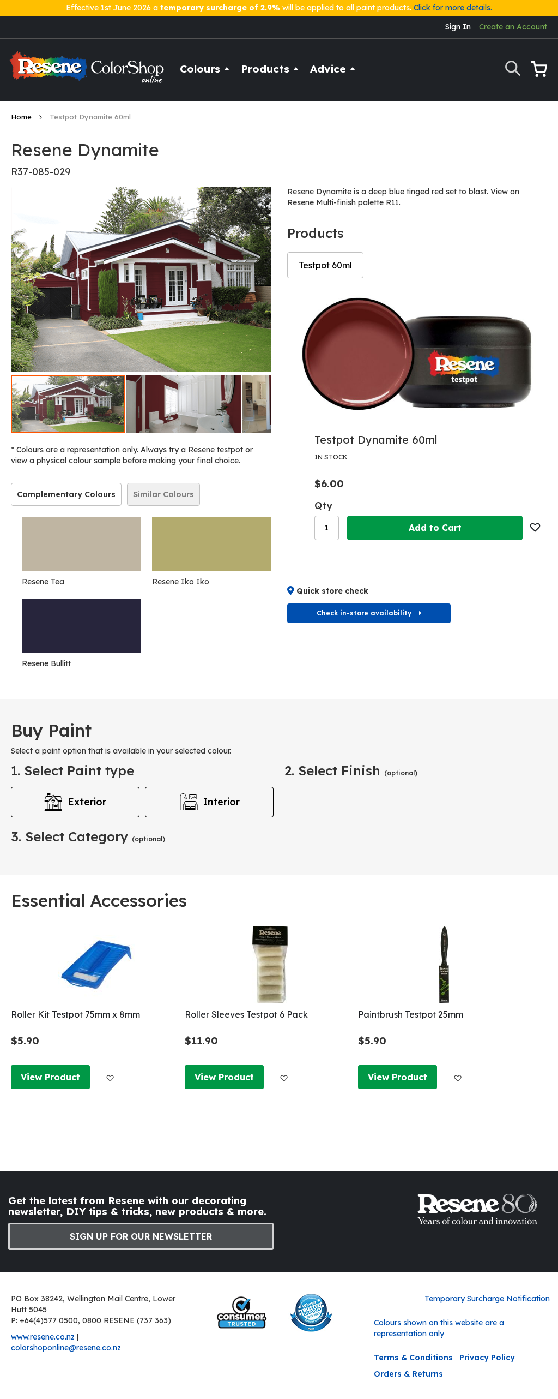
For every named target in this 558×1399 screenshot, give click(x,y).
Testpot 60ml (325, 265)
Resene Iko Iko (180, 582)
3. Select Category (88, 836)
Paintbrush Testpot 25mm (410, 1014)
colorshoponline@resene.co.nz (66, 1348)
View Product (50, 1077)
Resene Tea (43, 582)
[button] (184, 404)
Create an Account (513, 27)
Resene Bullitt (46, 663)
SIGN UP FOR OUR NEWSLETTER (141, 1236)
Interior (221, 802)
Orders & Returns (408, 1374)
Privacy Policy (487, 1357)
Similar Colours (163, 494)
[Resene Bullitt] (81, 626)
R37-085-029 (41, 171)
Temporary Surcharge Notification (487, 1299)
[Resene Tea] (81, 544)
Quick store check (332, 591)
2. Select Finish (350, 770)
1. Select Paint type (72, 770)
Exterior (87, 802)
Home (22, 116)
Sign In (458, 27)
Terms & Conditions (413, 1357)
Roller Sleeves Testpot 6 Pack (246, 1014)
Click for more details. (453, 8)
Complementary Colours (66, 494)
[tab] (66, 494)
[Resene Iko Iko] (211, 544)
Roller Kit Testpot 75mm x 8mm (75, 1014)
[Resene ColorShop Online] (88, 72)
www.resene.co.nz (43, 1337)
